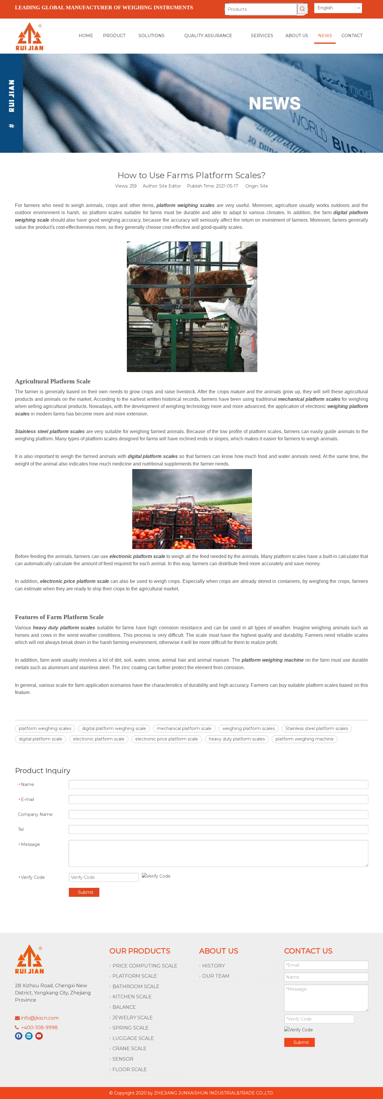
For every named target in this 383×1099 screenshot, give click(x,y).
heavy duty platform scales (237, 739)
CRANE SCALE (130, 1048)
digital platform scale (40, 739)
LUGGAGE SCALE (133, 1038)
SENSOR (123, 1059)
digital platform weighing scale (114, 728)
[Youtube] (39, 1036)
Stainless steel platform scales (316, 728)
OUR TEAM (216, 976)
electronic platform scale (98, 739)
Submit (85, 892)
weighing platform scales (248, 728)
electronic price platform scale (166, 739)
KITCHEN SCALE (132, 997)
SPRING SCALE (131, 1028)
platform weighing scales (45, 728)
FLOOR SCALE (130, 1069)
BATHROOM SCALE (136, 986)
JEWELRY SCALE (133, 1018)
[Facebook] (18, 1036)
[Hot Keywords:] (302, 8)
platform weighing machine (305, 739)
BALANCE (124, 1007)
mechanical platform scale (184, 728)
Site (264, 186)
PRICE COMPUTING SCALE (145, 966)
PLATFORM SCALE (135, 976)
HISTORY (213, 966)
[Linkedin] (29, 1036)
